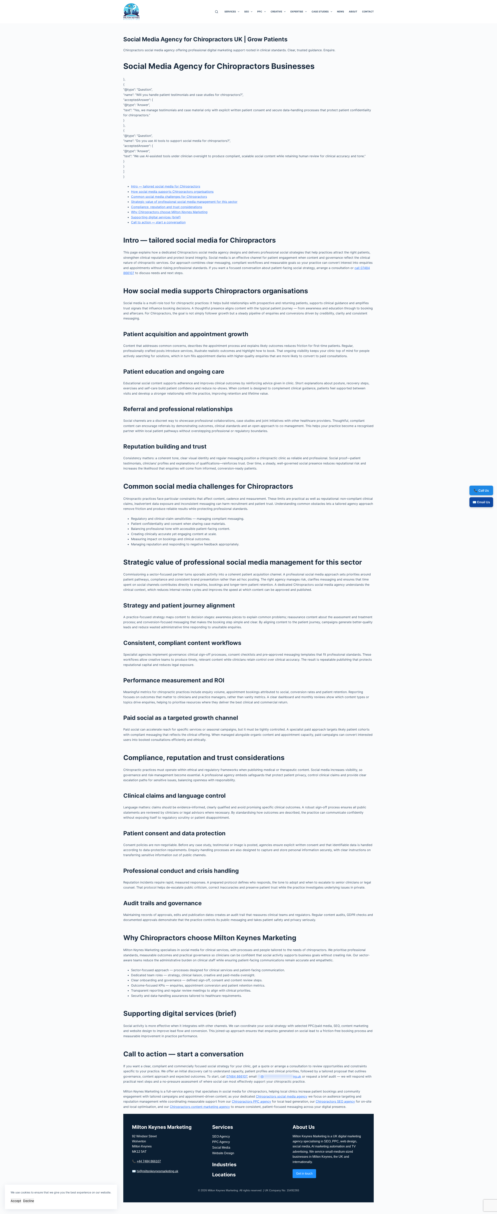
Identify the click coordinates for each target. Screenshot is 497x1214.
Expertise (296, 11)
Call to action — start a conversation (158, 222)
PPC (259, 11)
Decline (28, 1201)
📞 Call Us (481, 490)
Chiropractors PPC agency (251, 1101)
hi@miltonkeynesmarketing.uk (157, 1171)
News (340, 11)
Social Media (221, 1147)
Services (230, 11)
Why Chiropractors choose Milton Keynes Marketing (169, 212)
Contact (368, 11)
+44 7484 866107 (149, 1161)
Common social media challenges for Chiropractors (169, 197)
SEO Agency (221, 1136)
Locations (224, 1175)
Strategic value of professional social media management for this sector (184, 202)
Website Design (223, 1153)
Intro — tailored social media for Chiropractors (165, 186)
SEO (246, 11)
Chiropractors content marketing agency (200, 1107)
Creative (276, 11)
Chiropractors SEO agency (335, 1101)
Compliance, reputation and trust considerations (166, 207)
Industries (224, 1164)
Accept (16, 1201)
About (353, 11)
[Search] (216, 11)
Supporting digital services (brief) (156, 217)
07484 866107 (236, 1076)
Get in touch (304, 1173)
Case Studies (320, 11)
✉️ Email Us (481, 502)
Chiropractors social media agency (281, 1096)
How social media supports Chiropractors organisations (172, 192)
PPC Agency (221, 1142)
